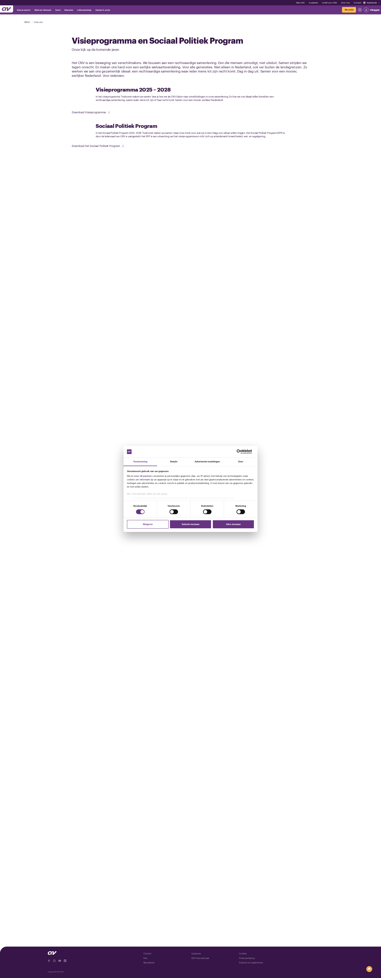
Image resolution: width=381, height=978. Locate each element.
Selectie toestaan (190, 524)
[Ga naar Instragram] (54, 960)
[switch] (174, 511)
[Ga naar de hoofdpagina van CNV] (6, 9)
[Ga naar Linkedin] (65, 960)
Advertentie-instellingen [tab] (207, 461)
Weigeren (148, 524)
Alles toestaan (233, 524)
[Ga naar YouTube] (59, 960)
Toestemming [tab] (140, 461)
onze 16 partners (143, 476)
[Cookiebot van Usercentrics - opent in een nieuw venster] (241, 451)
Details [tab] (173, 461)
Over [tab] (240, 461)
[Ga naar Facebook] (49, 960)
